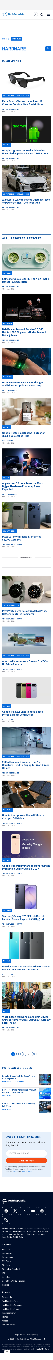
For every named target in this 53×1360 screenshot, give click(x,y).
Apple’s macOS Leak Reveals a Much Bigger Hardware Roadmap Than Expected (22, 486)
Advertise (6, 1277)
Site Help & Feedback (11, 1269)
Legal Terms (20, 1334)
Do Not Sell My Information (13, 1281)
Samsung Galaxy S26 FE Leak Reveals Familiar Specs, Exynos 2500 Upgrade (23, 918)
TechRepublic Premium (11, 1309)
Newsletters (7, 1257)
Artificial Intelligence (13, 1082)
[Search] (41, 14)
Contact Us (7, 1253)
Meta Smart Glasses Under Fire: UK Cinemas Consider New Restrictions (22, 103)
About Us (6, 1249)
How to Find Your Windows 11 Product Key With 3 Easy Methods (19, 1091)
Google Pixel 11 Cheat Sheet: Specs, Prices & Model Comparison (22, 713)
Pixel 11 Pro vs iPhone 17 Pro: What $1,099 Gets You (22, 538)
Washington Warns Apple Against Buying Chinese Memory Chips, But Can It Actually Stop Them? (26, 1019)
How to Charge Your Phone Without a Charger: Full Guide (23, 817)
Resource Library (9, 1313)
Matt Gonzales (9, 390)
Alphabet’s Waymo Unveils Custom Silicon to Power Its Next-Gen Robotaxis (26, 201)
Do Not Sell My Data (15, 1237)
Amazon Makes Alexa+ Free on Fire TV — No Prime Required (25, 663)
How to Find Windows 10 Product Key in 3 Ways (18, 1104)
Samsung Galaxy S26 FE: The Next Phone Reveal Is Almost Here (25, 280)
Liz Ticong (7, 441)
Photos (5, 1317)
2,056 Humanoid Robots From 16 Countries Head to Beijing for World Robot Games (26, 765)
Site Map (6, 1265)
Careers (5, 1285)
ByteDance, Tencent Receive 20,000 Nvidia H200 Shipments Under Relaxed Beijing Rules (24, 332)
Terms (15, 1171)
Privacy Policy (27, 1171)
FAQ (4, 1273)
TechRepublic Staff (12, 545)
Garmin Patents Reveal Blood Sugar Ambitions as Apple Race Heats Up (22, 384)
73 (34, 1054)
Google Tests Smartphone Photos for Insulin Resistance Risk (23, 434)
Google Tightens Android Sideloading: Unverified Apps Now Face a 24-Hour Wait (26, 152)
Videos (5, 1321)
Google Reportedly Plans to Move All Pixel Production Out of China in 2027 (26, 867)
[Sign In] (35, 14)
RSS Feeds (6, 1261)
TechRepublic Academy (12, 1305)
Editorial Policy (8, 1325)
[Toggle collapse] (7, 1351)
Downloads (7, 1297)
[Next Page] (40, 1054)
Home (4, 39)
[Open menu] (48, 14)
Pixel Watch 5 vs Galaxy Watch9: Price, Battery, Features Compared (24, 613)
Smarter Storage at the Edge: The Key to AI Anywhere (19, 1077)
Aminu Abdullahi (10, 109)
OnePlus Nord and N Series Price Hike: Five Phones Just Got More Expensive (26, 968)
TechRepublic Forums (11, 1301)
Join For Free (26, 1160)
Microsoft (6, 1096)
